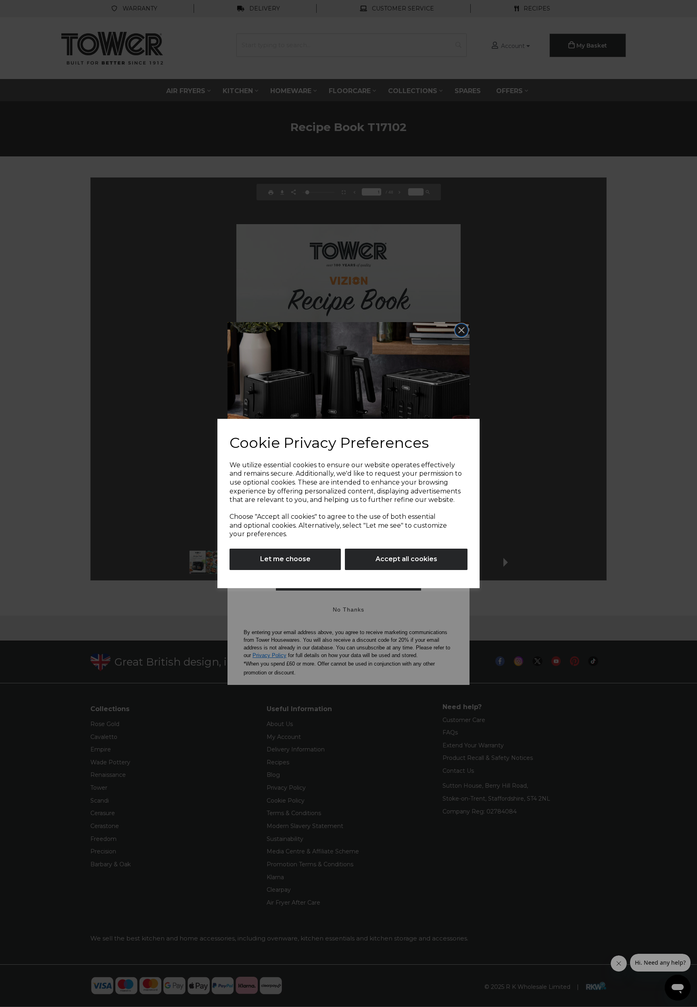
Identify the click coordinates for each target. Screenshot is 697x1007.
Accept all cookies (406, 559)
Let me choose (285, 559)
